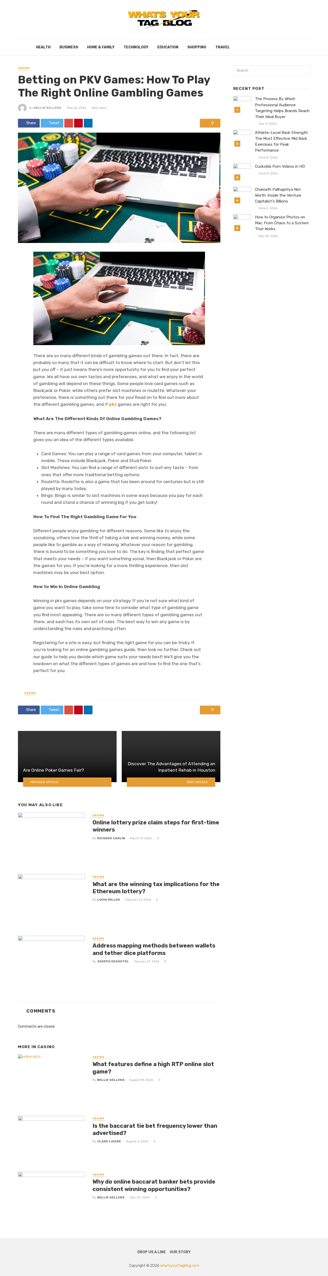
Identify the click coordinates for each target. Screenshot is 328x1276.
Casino (24, 68)
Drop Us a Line (151, 1252)
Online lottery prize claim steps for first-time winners (156, 826)
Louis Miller (108, 899)
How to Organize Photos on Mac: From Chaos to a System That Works (282, 223)
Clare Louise (109, 1141)
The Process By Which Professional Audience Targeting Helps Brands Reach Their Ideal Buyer (282, 108)
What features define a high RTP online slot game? (153, 1068)
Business (68, 47)
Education (167, 47)
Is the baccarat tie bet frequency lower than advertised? (155, 1129)
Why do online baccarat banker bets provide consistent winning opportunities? (154, 1185)
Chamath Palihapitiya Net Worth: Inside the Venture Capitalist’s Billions (278, 195)
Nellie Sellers (47, 108)
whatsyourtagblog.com (179, 1265)
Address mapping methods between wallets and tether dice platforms (154, 949)
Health (43, 47)
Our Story (180, 1252)
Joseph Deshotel (113, 961)
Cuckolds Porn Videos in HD (280, 166)
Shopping (196, 47)
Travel (222, 47)
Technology (136, 47)
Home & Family (101, 47)
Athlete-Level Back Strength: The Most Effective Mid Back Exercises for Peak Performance (282, 141)
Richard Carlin (111, 838)
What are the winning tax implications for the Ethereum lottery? (156, 888)
